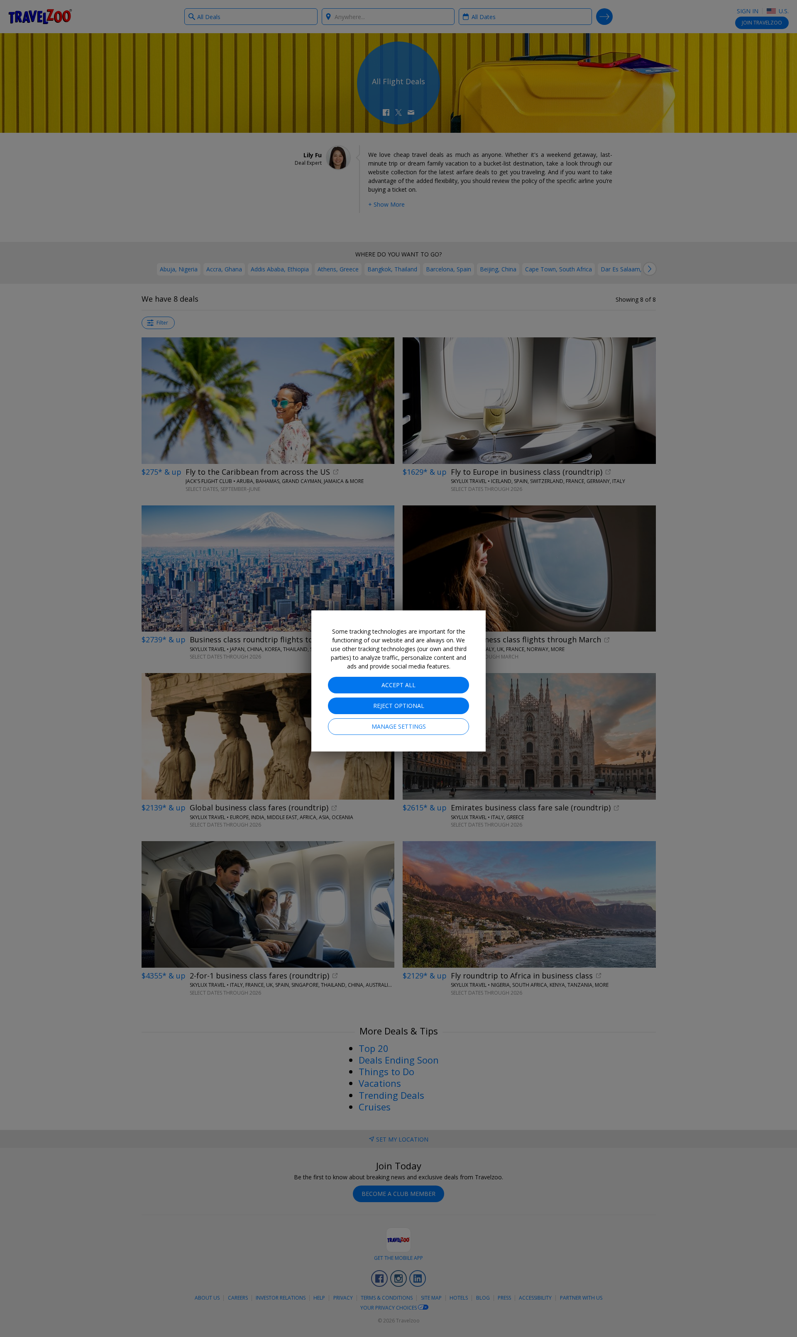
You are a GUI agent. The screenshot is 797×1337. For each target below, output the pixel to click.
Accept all (398, 685)
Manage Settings (399, 726)
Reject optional (398, 706)
